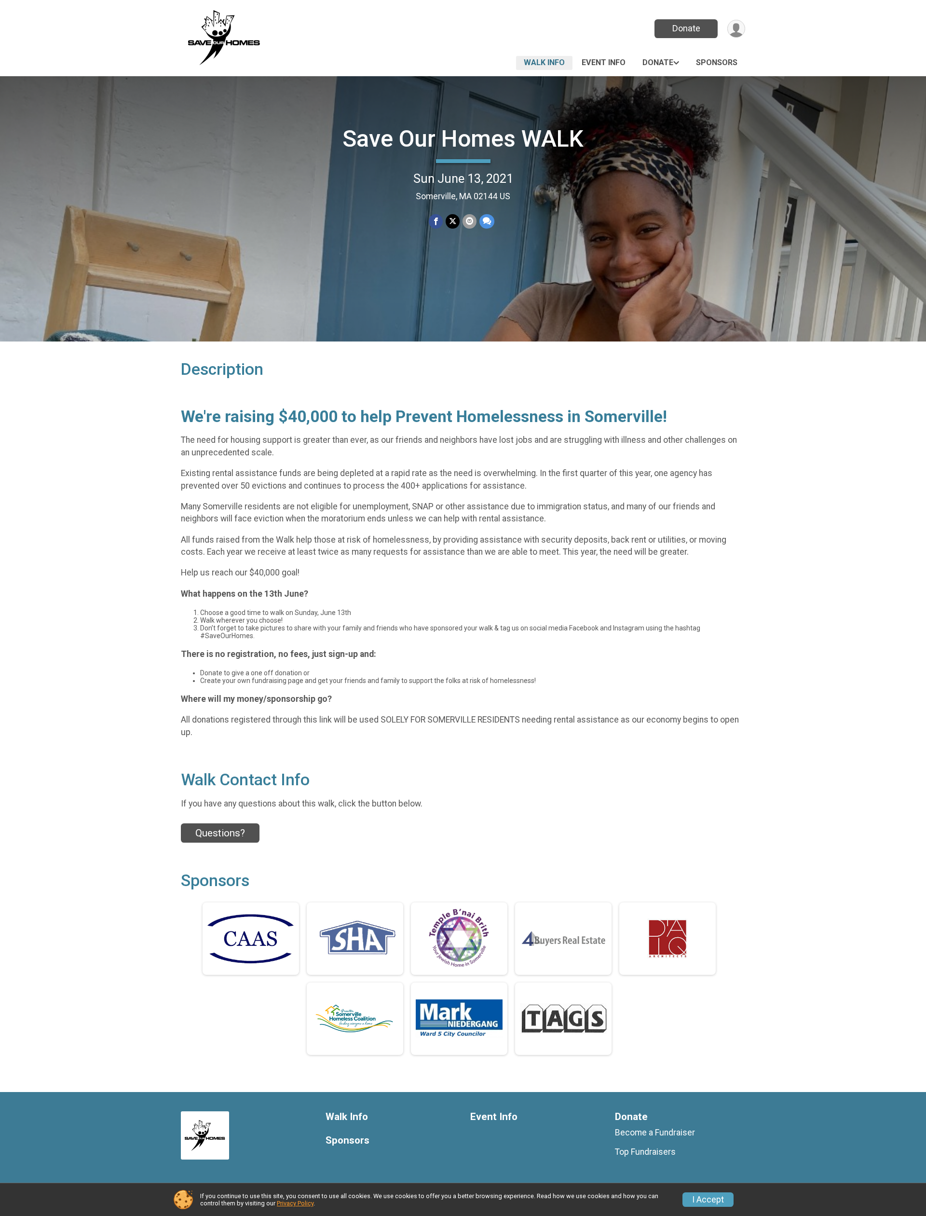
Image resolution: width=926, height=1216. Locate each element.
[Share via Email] (470, 221)
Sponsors (716, 62)
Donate (686, 28)
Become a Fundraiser (655, 1132)
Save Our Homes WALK (463, 138)
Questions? (220, 833)
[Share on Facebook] (436, 221)
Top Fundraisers (645, 1152)
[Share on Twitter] (453, 221)
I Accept (708, 1199)
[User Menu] (736, 29)
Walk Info (544, 62)
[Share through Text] (486, 221)
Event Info (604, 62)
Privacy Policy (295, 1203)
